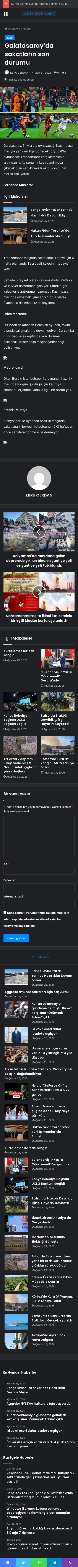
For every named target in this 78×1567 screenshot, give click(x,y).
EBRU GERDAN (19, 72)
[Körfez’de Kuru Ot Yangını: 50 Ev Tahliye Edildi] (58, 745)
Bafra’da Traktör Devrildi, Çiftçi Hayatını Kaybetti (55, 719)
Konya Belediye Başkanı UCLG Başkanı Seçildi (15, 719)
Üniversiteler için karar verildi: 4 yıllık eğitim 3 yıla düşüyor (52, 1053)
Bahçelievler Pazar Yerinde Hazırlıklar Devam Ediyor (52, 975)
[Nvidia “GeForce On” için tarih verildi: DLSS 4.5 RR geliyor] (16, 1091)
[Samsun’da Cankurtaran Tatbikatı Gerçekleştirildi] (16, 1322)
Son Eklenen (39, 957)
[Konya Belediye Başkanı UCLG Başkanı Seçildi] (20, 701)
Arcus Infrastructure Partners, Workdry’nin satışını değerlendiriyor (38, 1071)
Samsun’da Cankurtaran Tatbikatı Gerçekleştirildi (52, 1318)
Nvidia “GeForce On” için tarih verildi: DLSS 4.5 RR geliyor (51, 1090)
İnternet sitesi (13, 896)
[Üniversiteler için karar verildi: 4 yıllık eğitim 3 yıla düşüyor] (16, 1054)
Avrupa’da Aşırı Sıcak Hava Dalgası (48, 1337)
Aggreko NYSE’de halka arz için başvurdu (37, 992)
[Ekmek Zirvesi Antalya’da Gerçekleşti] (16, 1224)
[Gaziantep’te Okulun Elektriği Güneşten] (16, 1243)
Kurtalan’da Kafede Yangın (19, 653)
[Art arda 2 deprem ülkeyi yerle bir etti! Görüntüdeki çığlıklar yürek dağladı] (20, 745)
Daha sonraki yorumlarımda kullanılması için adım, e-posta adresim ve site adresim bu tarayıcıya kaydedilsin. (36, 919)
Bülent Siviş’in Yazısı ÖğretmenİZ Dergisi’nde (56, 676)
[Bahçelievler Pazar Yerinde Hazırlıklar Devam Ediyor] (15, 215)
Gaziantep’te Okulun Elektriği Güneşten (48, 1239)
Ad (6, 864)
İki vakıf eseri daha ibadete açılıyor (46, 1031)
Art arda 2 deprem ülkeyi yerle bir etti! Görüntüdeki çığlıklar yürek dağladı (20, 765)
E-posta (9, 880)
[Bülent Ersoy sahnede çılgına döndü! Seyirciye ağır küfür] (16, 1112)
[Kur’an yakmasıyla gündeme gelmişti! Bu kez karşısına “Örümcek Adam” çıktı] (16, 1009)
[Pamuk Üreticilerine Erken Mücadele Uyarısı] (16, 1283)
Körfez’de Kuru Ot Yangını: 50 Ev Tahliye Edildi (57, 763)
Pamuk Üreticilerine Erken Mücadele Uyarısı (52, 1279)
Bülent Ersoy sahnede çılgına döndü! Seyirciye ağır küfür (50, 1111)
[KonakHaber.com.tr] (39, 13)
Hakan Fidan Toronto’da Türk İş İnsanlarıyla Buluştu (51, 1131)
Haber (27, 28)
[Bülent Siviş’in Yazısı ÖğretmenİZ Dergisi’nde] (58, 658)
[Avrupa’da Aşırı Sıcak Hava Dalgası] (16, 1341)
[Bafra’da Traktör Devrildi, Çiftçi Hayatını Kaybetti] (58, 701)
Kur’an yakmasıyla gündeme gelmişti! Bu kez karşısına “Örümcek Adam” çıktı (52, 1010)
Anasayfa (13, 28)
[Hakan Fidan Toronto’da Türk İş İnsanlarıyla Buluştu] (15, 236)
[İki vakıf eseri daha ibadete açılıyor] (16, 1035)
